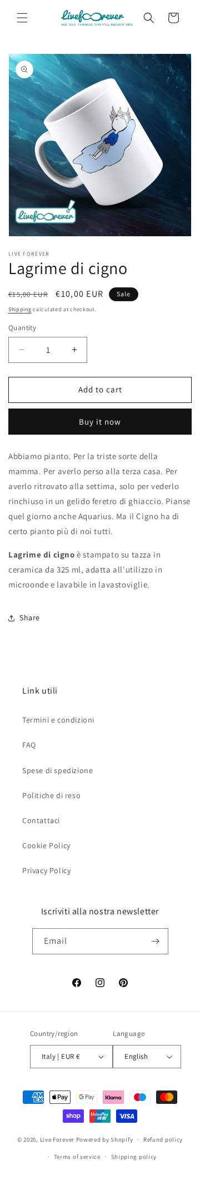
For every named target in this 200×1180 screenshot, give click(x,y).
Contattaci (41, 820)
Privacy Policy (46, 870)
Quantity (22, 327)
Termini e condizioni (58, 720)
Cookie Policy (46, 845)
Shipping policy (134, 1157)
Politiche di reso (51, 795)
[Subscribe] (155, 941)
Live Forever (57, 1139)
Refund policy (163, 1139)
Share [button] (29, 618)
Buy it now (100, 421)
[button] (22, 18)
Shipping (20, 309)
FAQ (29, 745)
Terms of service (77, 1157)
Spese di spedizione (57, 770)
